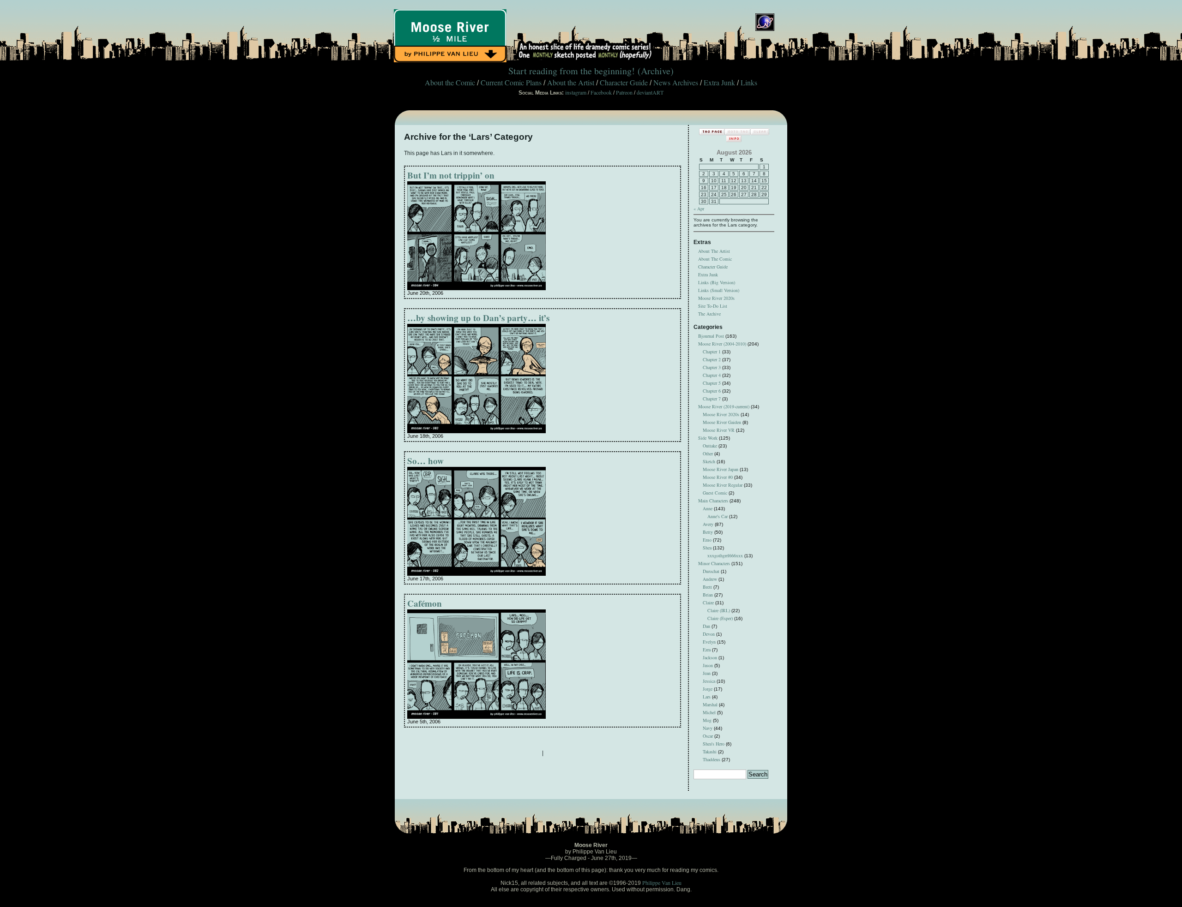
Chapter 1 (712, 351)
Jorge (707, 689)
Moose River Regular (722, 485)
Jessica (709, 681)
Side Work (708, 438)
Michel (709, 712)
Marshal (710, 704)
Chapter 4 (712, 375)
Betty (708, 532)
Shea (707, 547)
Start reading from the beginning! (571, 71)
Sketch (709, 461)
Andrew (710, 579)
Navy (707, 728)
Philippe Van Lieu (661, 882)
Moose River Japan (720, 469)
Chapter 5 (712, 383)
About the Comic (450, 82)
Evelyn (709, 641)
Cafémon (424, 603)
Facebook (601, 92)
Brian (708, 594)
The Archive (709, 313)
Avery (708, 524)
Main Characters (713, 500)
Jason (708, 665)
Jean (707, 673)
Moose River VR (719, 430)
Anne (707, 508)
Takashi (710, 751)
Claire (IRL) (718, 610)
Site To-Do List (712, 306)
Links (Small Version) (718, 290)
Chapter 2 (712, 359)
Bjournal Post (711, 336)
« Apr (699, 208)
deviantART (650, 92)
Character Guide (624, 82)
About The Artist (714, 251)
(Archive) (656, 71)
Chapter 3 (712, 367)
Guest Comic (715, 492)
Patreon (624, 92)
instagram (575, 92)
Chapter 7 (712, 398)
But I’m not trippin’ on (451, 175)
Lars (707, 696)
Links (749, 82)
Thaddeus (711, 759)
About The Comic (715, 259)
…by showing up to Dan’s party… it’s (478, 317)
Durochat (711, 571)
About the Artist (570, 82)
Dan (706, 626)
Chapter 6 (712, 391)
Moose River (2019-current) (723, 406)
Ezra (707, 649)
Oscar (708, 736)
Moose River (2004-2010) (722, 343)
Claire (708, 602)
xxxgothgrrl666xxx (725, 555)
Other (708, 453)
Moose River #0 (718, 477)
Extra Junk (719, 82)
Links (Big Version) (716, 282)
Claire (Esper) (720, 618)
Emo (707, 540)
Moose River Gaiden (722, 422)
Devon (709, 634)
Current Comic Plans (511, 82)
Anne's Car (717, 516)
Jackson (710, 657)
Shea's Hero (713, 743)
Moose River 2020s (716, 298)
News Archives (675, 82)
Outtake (710, 445)
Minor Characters (714, 563)
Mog (707, 720)
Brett (707, 587)
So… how (425, 460)
